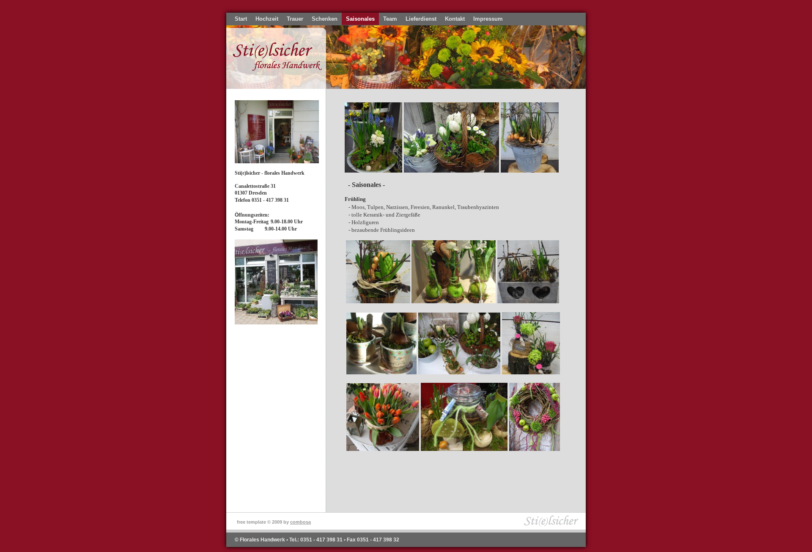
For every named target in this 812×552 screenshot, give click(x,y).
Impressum (488, 19)
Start (241, 19)
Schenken (324, 19)
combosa (300, 522)
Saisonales (360, 19)
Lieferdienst (421, 19)
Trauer (295, 19)
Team (390, 19)
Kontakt (455, 19)
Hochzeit (266, 19)
